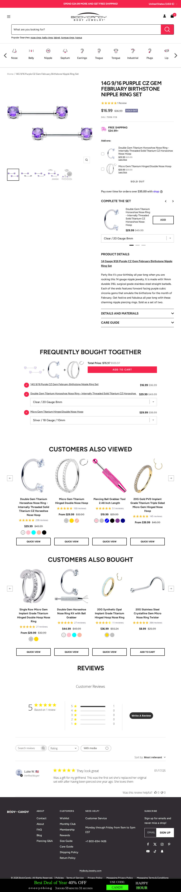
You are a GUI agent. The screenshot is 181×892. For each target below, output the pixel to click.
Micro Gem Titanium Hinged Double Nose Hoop (71, 501)
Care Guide (66, 846)
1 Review (122, 103)
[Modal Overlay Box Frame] (90, 885)
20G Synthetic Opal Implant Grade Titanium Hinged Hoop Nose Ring (109, 613)
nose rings (36, 37)
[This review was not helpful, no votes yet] (162, 792)
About (40, 824)
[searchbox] (28, 748)
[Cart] (172, 16)
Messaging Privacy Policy (119, 877)
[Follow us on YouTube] (147, 851)
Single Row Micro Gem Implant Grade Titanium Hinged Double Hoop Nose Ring (33, 615)
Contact (41, 818)
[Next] (175, 55)
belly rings (47, 37)
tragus (78, 37)
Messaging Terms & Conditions (152, 877)
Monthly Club (68, 824)
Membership (67, 829)
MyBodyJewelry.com (90, 870)
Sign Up (165, 832)
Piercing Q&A (45, 841)
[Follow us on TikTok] (155, 851)
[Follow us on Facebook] (147, 844)
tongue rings (67, 37)
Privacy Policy (95, 877)
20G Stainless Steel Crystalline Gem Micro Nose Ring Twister (147, 613)
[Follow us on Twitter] (155, 844)
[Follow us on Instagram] (162, 844)
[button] (10, 478)
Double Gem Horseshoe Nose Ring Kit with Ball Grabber (71, 613)
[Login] (164, 16)
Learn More (122, 159)
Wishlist (64, 818)
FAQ (39, 829)
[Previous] (6, 55)
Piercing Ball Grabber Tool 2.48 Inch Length (109, 501)
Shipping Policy (69, 852)
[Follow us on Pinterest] (169, 844)
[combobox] (63, 748)
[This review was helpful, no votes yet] (155, 792)
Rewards (65, 835)
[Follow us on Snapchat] (162, 851)
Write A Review (141, 715)
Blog (39, 835)
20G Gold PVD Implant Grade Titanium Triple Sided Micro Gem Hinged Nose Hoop (147, 505)
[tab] (131, 245)
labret (57, 37)
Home (10, 74)
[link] (23, 532)
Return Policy (67, 857)
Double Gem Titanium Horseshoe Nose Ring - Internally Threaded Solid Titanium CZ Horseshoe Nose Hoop (138, 217)
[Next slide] (170, 201)
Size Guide (66, 841)
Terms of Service (75, 877)
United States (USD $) (161, 3)
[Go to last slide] (163, 201)
